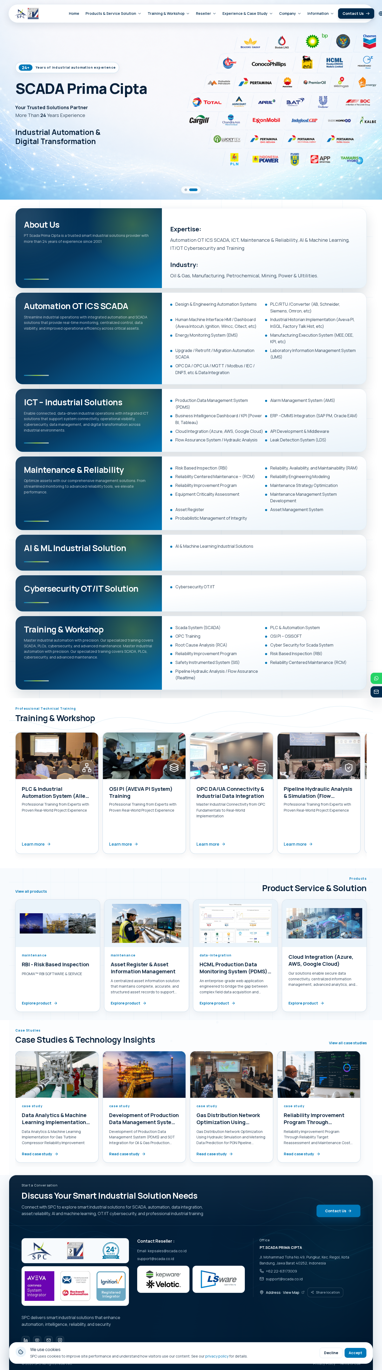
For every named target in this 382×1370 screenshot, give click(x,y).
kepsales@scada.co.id (167, 1250)
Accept (355, 1352)
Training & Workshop (166, 13)
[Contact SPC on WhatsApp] (376, 678)
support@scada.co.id (155, 1258)
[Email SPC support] (48, 1340)
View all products (31, 891)
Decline (331, 1352)
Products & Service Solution (110, 13)
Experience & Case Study (245, 13)
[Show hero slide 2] (196, 189)
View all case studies (348, 1043)
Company (287, 13)
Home (74, 13)
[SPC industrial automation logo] (39, 1250)
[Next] (368, 795)
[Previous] (14, 795)
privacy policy (216, 1356)
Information (318, 13)
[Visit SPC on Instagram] (60, 1340)
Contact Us (353, 13)
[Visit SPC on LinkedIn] (26, 1340)
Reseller (203, 13)
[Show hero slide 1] (189, 189)
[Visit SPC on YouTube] (37, 1340)
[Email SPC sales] (376, 691)
